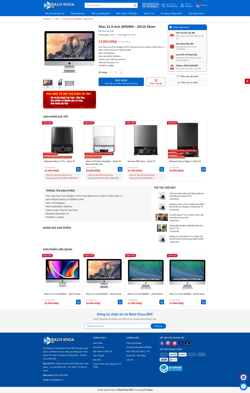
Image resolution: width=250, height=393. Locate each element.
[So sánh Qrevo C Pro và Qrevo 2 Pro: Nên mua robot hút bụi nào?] (161, 217)
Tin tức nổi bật (165, 187)
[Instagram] (168, 343)
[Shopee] (174, 343)
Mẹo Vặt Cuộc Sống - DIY (138, 351)
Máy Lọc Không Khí (100, 13)
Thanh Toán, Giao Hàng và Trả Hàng (107, 365)
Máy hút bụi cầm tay (55, 13)
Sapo (150, 389)
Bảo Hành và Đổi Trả (102, 351)
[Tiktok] (187, 343)
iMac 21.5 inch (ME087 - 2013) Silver (145, 294)
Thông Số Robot (134, 343)
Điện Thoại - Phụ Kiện (127, 13)
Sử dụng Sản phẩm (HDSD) (139, 347)
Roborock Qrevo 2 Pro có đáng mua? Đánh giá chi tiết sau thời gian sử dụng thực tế (187, 205)
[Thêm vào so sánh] (78, 145)
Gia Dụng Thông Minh (171, 13)
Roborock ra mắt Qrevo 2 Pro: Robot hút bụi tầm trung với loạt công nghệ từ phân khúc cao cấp (186, 239)
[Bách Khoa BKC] (59, 5)
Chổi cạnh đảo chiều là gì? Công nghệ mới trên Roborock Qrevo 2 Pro (187, 194)
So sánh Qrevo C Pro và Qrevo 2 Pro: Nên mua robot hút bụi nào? (187, 216)
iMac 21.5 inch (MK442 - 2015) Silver (104, 294)
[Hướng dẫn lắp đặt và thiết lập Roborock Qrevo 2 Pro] (161, 228)
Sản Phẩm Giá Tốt (55, 116)
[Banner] (69, 99)
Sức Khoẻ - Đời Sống (136, 355)
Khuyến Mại (98, 347)
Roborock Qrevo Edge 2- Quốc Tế (185, 161)
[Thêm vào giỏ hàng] (120, 169)
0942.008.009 (191, 65)
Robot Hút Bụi (78, 13)
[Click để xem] (69, 50)
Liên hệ (129, 359)
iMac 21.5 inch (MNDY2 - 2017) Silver (62, 294)
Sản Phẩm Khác (196, 13)
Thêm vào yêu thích (189, 76)
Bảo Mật (97, 359)
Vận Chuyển (98, 355)
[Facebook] (162, 343)
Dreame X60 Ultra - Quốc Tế (141, 161)
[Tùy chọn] (78, 169)
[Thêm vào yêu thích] (78, 140)
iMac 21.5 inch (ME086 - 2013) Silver (187, 294)
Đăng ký (158, 326)
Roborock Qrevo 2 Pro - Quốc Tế (59, 161)
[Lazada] (181, 343)
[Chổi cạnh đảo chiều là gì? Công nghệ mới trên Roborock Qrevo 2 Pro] (161, 195)
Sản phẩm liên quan (57, 249)
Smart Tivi (149, 13)
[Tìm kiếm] (135, 5)
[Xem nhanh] (78, 134)
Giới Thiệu (98, 343)
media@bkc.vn (56, 379)
